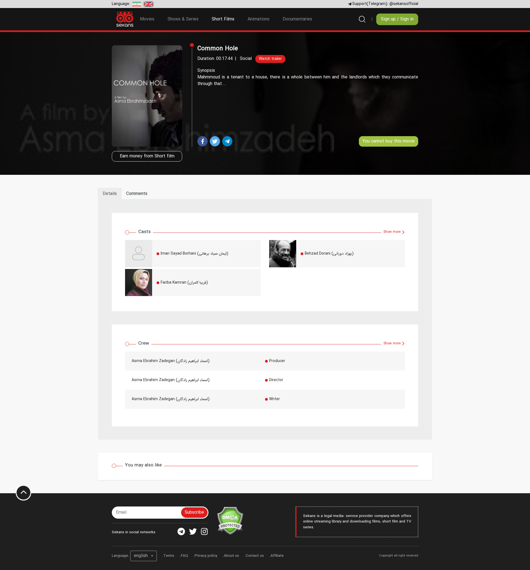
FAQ (184, 556)
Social (246, 58)
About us (231, 556)
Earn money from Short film (147, 156)
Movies (147, 19)
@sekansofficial (403, 4)
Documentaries (297, 19)
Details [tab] (110, 193)
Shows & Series (183, 19)
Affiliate (277, 556)
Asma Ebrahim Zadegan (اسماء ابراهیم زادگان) (171, 361)
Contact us (255, 556)
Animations (258, 19)
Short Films (226, 19)
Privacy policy (206, 556)
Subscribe (194, 512)
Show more (392, 231)
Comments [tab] (136, 193)
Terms (168, 556)
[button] (143, 556)
